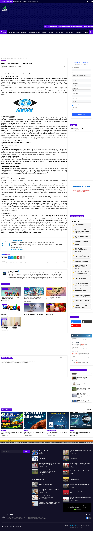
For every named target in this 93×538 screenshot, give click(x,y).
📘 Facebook (14, 249)
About (6, 526)
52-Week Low (75, 98)
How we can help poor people (53, 297)
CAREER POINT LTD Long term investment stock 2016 (83, 385)
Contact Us (78, 32)
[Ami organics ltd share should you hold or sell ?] (66, 458)
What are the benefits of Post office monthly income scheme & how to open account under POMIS (80, 472)
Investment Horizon (76, 104)
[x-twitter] (90, 1)
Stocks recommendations (19, 32)
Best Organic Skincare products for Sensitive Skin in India (49, 490)
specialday (7, 58)
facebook (77, 322)
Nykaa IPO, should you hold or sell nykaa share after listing (80, 498)
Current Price (75, 78)
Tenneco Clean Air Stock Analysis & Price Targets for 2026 (80, 433)
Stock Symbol (75, 67)
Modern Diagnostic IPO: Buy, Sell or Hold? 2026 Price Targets (11, 433)
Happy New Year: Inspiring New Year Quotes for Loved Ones (10, 297)
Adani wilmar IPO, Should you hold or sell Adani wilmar (80, 451)
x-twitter (88, 322)
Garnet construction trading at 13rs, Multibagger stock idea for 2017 (84, 378)
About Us (19, 1)
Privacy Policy (12, 526)
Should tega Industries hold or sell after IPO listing (79, 485)
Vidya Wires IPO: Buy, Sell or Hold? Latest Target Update (34, 433)
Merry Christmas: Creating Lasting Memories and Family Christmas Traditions (32, 298)
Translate (81, 130)
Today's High (75, 83)
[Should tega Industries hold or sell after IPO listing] (66, 486)
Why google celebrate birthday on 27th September (11, 313)
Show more (63, 284)
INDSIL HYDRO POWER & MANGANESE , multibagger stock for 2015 (84, 391)
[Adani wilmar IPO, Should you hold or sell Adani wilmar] (66, 452)
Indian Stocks (54, 26)
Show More (89, 409)
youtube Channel (76, 326)
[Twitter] (12, 257)
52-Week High (75, 93)
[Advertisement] (66, 14)
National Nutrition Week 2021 (53, 313)
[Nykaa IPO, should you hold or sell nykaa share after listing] (66, 499)
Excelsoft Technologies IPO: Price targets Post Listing (57, 433)
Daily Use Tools (69, 32)
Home (14, 1)
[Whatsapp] (15, 257)
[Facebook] (9, 257)
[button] (91, 32)
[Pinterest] (18, 257)
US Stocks (60, 26)
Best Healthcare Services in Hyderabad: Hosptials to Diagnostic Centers (48, 483)
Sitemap (24, 1)
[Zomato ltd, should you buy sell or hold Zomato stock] (66, 492)
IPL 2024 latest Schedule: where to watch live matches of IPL (49, 457)
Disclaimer (29, 1)
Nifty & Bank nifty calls (78, 26)
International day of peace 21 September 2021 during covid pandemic (33, 313)
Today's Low (75, 88)
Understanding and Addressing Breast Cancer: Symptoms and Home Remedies (49, 496)
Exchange (74, 72)
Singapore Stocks (67, 26)
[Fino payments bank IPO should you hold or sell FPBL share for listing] (66, 479)
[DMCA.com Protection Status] (77, 510)
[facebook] (88, 1)
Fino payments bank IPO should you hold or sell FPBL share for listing (80, 478)
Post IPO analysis (88, 26)
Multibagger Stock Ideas (75, 525)
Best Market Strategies (34, 32)
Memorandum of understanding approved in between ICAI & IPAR (9, 328)
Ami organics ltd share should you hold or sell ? (80, 457)
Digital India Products (47, 32)
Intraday (75, 105)
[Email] (21, 257)
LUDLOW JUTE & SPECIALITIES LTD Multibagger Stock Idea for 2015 (84, 397)
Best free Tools (59, 32)
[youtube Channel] (92, 1)
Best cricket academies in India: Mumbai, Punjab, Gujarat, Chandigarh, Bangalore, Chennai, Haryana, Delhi (48, 471)
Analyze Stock (81, 114)
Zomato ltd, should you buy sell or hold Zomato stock (80, 491)
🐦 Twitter (20, 249)
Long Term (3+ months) (78, 110)
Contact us (35, 1)
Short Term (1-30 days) (78, 107)
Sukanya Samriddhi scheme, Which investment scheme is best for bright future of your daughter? (80, 465)
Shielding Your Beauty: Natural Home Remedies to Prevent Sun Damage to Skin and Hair (49, 503)
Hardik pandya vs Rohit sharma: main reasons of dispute (49, 451)
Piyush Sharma (13, 271)
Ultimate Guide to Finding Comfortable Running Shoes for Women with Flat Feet (49, 464)
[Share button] (24, 257)
